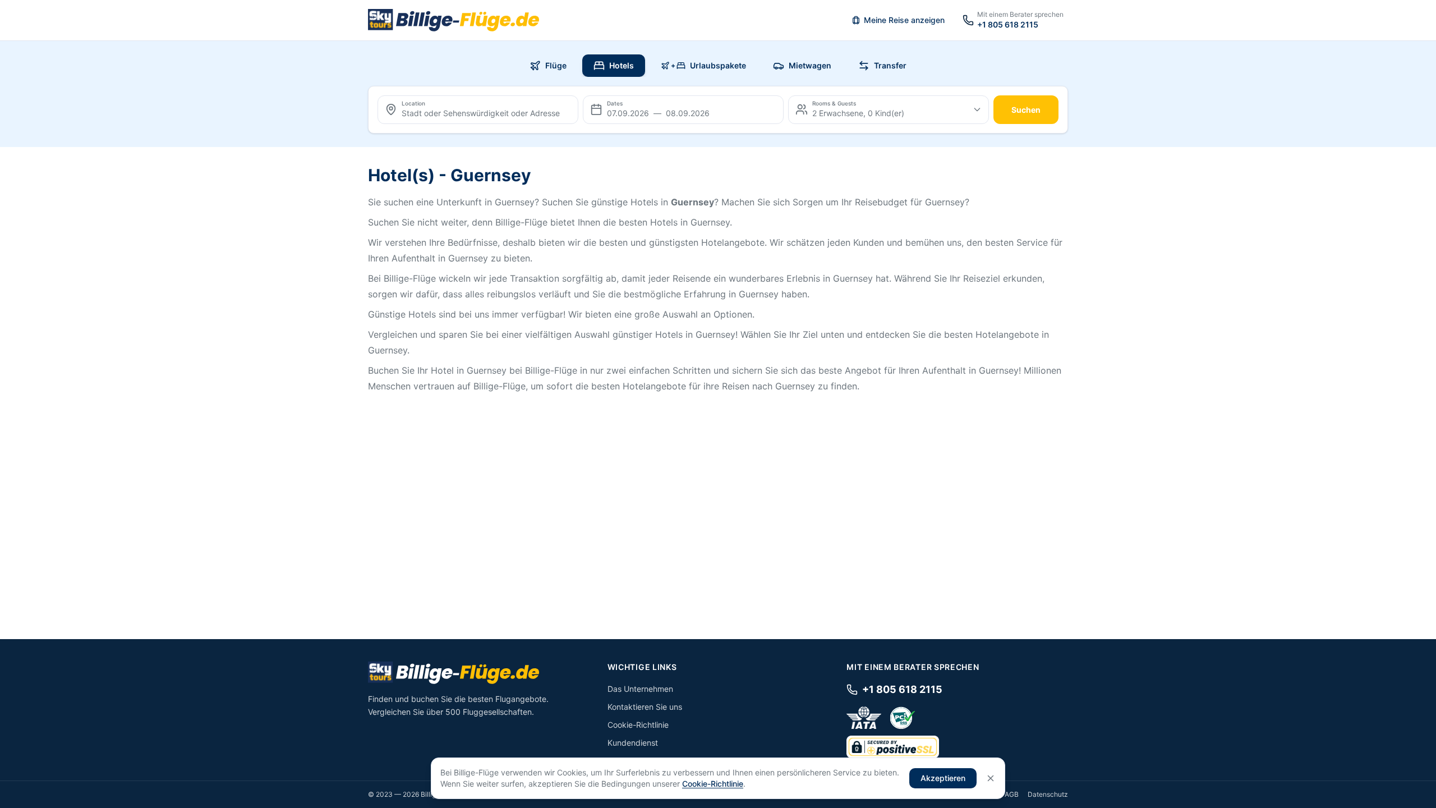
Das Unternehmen (640, 689)
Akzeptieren (942, 778)
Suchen (1026, 109)
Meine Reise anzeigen (904, 20)
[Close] (991, 778)
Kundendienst (632, 742)
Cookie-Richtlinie (638, 724)
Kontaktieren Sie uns (644, 706)
